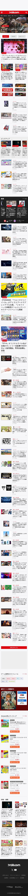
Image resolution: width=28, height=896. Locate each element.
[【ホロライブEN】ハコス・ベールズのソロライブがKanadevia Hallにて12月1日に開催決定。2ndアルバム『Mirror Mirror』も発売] (6, 127)
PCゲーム (16, 15)
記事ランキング (22, 36)
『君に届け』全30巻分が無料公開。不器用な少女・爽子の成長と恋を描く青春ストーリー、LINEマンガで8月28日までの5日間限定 (20, 253)
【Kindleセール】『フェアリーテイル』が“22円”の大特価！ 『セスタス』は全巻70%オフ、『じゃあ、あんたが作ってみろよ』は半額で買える (20, 851)
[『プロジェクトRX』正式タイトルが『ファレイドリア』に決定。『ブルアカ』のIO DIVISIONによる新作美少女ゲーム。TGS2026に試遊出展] (6, 239)
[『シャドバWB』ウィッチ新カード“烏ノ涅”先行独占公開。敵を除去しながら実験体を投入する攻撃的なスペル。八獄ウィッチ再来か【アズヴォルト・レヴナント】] (14, 25)
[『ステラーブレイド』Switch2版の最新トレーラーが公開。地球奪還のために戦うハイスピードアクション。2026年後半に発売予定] (6, 227)
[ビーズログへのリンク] (19, 887)
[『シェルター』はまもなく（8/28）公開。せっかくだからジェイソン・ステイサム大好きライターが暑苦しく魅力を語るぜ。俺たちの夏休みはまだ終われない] (6, 575)
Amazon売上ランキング (9, 716)
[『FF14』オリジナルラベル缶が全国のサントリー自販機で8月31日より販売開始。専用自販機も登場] (14, 333)
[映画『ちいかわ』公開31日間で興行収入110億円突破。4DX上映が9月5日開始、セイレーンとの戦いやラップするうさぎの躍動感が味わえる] (6, 174)
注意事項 (6, 878)
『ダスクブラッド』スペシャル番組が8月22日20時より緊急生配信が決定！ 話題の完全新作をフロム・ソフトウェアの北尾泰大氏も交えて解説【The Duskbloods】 (6, 152)
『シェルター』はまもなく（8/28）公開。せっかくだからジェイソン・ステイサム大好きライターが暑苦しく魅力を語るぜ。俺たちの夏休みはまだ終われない (20, 577)
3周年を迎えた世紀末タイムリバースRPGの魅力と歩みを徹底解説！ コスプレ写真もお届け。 (20, 431)
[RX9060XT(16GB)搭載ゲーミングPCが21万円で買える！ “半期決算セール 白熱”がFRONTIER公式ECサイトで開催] (6, 542)
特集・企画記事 (5, 26)
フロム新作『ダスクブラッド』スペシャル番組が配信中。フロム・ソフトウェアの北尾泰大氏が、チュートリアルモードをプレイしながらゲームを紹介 (20, 625)
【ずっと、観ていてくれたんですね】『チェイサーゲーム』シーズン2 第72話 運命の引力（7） (20, 442)
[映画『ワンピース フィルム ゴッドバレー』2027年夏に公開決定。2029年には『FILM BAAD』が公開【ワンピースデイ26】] (6, 488)
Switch (9, 15)
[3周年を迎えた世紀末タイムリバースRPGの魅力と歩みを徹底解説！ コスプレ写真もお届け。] (6, 429)
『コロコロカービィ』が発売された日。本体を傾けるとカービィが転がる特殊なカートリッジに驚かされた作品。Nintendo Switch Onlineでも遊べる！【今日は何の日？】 (20, 589)
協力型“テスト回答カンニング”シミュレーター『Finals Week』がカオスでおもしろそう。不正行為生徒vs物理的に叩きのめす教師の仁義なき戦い (21, 76)
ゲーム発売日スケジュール (9, 674)
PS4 (21, 678)
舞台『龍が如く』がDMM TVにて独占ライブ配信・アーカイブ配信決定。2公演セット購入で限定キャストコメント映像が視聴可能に (20, 360)
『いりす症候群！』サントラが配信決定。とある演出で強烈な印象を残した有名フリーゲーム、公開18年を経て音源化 (20, 525)
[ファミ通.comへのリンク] (14, 12)
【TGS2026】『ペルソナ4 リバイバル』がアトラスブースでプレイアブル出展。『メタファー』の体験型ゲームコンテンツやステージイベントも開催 (13, 305)
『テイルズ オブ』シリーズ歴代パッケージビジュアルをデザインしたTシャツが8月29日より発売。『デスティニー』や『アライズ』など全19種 (20, 407)
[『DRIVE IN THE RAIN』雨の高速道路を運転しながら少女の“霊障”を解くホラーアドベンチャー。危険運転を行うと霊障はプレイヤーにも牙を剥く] (6, 263)
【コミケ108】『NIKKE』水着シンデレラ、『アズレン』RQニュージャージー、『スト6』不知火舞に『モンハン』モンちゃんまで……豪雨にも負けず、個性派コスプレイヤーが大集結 (20, 637)
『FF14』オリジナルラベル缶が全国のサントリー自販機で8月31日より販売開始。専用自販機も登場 (14, 347)
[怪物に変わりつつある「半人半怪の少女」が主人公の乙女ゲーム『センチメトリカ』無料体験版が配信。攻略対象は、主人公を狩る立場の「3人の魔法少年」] (6, 115)
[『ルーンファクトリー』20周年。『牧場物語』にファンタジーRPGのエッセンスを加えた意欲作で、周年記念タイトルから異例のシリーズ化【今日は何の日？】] (6, 464)
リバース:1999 (17, 427)
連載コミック (15, 439)
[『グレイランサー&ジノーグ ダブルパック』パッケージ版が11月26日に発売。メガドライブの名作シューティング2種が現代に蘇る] (14, 46)
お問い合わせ (6, 875)
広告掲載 (22, 878)
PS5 (12, 15)
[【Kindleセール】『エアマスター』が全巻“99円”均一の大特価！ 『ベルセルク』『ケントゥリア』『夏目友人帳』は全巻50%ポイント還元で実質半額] (6, 563)
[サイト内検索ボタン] (26, 12)
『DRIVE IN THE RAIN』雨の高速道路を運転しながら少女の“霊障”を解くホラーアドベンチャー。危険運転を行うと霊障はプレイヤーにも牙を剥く (20, 265)
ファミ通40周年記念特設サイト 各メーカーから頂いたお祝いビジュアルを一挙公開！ (20, 395)
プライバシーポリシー (15, 875)
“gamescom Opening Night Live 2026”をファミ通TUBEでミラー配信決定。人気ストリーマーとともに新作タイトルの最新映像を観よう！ (20, 477)
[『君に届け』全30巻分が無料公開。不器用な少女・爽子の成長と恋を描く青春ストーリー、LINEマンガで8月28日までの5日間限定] (6, 251)
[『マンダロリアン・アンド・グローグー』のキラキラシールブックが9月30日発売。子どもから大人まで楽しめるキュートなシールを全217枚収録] (6, 186)
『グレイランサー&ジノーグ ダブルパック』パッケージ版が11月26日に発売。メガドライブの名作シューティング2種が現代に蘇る (14, 57)
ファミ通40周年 (18, 392)
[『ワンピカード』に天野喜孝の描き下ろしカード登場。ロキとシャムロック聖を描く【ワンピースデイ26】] (6, 553)
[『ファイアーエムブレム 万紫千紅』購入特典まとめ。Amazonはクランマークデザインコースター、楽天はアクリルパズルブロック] (21, 804)
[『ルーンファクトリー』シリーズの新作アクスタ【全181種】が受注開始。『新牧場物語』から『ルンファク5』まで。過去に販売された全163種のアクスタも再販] (6, 317)
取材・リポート (16, 633)
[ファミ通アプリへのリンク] (10, 887)
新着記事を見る (14, 647)
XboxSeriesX (12, 681)
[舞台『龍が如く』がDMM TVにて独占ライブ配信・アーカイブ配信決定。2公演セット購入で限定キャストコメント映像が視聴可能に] (6, 358)
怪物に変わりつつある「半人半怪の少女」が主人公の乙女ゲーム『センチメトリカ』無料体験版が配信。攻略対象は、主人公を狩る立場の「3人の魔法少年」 (20, 117)
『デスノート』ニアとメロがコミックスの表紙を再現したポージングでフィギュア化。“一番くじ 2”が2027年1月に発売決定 (20, 277)
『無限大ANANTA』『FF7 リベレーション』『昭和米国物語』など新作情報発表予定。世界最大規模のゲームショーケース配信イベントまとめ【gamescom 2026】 (20, 501)
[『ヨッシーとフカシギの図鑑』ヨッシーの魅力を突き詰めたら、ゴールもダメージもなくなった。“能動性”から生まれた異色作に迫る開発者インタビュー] (7, 843)
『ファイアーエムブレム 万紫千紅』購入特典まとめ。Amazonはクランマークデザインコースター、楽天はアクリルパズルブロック (20, 813)
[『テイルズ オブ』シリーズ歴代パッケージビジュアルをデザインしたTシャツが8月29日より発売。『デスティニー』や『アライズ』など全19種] (6, 405)
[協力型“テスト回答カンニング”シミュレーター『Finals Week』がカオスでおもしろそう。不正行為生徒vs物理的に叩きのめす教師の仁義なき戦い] (21, 67)
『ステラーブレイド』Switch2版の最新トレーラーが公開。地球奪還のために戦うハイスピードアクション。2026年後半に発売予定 (20, 229)
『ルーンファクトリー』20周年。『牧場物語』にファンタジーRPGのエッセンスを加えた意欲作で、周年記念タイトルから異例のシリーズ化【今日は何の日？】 (20, 465)
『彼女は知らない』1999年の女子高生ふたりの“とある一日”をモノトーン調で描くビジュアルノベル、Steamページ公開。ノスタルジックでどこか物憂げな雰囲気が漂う (20, 419)
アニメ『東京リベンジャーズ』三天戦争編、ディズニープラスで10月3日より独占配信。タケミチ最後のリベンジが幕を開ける (20, 105)
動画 (2, 199)
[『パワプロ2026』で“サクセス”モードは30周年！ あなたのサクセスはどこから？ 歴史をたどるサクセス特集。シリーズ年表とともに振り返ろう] (7, 824)
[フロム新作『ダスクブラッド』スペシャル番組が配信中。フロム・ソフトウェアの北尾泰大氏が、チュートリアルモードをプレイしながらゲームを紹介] (6, 623)
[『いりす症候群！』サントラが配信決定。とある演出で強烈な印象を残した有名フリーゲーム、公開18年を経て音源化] (6, 524)
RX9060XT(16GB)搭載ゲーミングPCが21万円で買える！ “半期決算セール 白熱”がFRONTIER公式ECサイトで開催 (20, 544)
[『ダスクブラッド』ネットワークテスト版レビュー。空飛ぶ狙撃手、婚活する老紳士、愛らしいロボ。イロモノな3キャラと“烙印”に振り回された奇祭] (21, 824)
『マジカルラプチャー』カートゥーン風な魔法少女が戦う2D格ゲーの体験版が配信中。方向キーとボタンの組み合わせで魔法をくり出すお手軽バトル (20, 164)
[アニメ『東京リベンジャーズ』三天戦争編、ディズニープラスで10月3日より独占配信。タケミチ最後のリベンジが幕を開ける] (6, 104)
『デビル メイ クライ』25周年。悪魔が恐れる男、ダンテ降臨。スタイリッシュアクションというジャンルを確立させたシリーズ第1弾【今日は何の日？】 (20, 613)
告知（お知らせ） (5, 70)
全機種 (3, 678)
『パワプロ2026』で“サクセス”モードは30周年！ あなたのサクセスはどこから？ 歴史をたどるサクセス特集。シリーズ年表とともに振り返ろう (7, 832)
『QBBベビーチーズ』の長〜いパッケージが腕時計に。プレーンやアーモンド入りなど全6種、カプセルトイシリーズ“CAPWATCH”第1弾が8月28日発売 (20, 372)
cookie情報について (14, 878)
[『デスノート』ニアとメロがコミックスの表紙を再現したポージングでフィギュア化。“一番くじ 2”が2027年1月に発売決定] (6, 275)
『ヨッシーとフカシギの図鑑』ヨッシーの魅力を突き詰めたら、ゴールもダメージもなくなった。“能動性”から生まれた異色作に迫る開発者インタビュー (6, 851)
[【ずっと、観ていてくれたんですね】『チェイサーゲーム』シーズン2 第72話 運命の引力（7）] (6, 441)
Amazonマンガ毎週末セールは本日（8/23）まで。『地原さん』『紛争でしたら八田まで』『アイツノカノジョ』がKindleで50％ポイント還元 (20, 513)
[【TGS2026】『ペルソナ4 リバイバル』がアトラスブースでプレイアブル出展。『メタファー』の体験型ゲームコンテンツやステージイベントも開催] (14, 290)
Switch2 (5, 15)
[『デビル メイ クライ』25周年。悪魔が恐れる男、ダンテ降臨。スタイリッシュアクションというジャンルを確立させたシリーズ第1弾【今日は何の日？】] (6, 611)
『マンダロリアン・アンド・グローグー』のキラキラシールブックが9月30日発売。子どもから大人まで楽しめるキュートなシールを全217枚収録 (20, 188)
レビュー (25, 146)
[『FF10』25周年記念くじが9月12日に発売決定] (6, 534)
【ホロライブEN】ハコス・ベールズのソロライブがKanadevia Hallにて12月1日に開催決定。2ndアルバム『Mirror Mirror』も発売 (20, 129)
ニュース (4, 53)
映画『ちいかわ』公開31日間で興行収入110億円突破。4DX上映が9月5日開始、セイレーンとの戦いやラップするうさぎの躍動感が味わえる (20, 176)
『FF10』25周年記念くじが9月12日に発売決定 (20, 534)
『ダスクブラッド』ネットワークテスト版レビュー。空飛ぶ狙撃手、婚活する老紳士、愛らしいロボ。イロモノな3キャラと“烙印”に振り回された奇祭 (21, 832)
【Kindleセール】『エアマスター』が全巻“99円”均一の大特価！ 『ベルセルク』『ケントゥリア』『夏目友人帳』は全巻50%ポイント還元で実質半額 (20, 565)
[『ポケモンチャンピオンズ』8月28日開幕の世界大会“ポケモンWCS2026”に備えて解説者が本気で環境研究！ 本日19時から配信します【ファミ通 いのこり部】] (7, 67)
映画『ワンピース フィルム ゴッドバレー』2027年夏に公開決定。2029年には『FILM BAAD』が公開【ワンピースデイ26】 (20, 489)
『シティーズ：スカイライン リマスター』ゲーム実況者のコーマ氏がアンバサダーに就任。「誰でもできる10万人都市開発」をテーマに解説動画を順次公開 (20, 453)
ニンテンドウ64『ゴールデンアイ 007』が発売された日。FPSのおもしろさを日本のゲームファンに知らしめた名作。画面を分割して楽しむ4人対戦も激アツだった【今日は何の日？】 (20, 601)
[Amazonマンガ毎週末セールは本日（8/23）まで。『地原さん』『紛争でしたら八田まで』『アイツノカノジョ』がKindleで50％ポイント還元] (6, 512)
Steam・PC (4, 681)
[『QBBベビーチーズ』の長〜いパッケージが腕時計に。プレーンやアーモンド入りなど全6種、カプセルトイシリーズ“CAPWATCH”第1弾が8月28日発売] (6, 370)
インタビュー (15, 146)
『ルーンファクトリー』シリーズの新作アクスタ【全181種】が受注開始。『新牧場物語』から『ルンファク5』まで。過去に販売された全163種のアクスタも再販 (20, 319)
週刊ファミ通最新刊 (7, 689)
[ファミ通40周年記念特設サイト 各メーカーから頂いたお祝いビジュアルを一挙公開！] (6, 394)
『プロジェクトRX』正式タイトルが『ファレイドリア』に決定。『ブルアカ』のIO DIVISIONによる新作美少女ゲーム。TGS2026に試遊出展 (20, 241)
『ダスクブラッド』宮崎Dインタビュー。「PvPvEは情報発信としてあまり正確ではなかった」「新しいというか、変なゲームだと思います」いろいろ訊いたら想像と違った (16, 152)
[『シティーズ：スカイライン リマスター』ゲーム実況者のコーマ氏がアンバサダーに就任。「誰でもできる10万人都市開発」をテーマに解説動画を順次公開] (6, 452)
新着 (2, 15)
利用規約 (23, 875)
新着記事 (13, 36)
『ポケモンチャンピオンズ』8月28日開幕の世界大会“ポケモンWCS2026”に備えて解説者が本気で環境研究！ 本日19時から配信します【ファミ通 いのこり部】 (7, 76)
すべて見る (25, 198)
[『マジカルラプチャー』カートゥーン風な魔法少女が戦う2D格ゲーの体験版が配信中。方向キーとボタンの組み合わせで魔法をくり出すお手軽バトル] (6, 162)
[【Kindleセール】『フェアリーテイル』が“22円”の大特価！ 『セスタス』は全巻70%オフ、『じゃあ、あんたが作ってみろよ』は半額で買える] (21, 843)
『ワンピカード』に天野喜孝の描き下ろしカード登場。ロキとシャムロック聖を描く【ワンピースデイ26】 (20, 554)
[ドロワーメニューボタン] (1, 12)
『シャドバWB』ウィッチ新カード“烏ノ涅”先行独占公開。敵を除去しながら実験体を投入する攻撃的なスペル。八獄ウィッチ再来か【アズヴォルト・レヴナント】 (13, 29)
